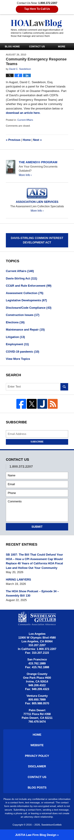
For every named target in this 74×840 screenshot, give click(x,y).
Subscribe (37, 441)
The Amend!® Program (38, 162)
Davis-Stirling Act (21, 278)
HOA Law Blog (37, 28)
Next (37, 140)
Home (27, 140)
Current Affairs (25, 119)
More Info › (25, 175)
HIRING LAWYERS (18, 579)
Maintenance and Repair (25, 329)
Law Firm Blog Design (35, 835)
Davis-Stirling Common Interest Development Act (37, 240)
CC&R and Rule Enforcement (28, 285)
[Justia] (42, 404)
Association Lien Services (37, 202)
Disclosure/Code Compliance (28, 307)
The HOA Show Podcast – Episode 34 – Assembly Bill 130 (32, 593)
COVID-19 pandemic (22, 351)
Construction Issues (22, 315)
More (61, 46)
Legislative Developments (26, 300)
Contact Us (37, 46)
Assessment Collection (24, 293)
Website (37, 745)
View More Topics (18, 359)
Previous (13, 140)
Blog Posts (37, 787)
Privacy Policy (37, 756)
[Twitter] (32, 404)
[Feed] (52, 404)
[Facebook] (21, 404)
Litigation (15, 337)
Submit (37, 526)
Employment (17, 344)
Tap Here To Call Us (37, 8)
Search (64, 386)
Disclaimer (37, 766)
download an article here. (23, 112)
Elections (15, 322)
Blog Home (12, 46)
